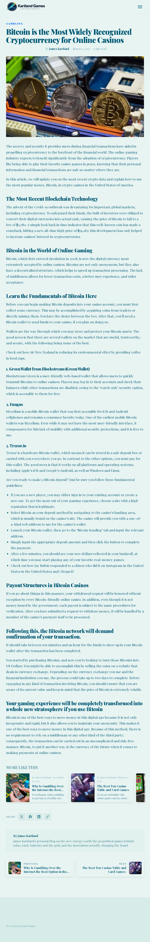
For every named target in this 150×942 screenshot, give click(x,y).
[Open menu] (140, 7)
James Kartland (59, 49)
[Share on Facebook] (30, 816)
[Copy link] (47, 816)
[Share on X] (21, 816)
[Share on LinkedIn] (38, 816)
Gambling (14, 23)
